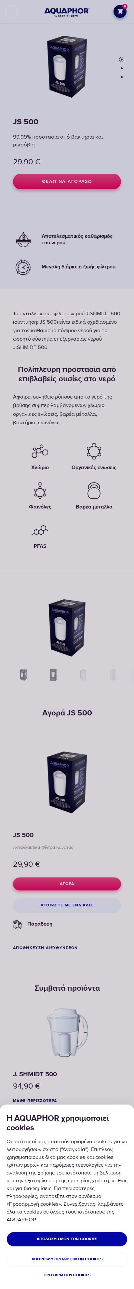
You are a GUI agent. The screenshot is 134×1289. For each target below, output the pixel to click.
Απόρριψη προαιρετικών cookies (67, 1259)
